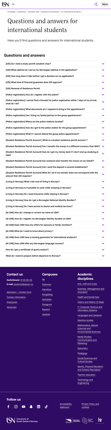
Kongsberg (47, 294)
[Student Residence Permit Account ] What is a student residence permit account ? (47, 140)
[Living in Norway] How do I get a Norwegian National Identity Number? (41, 200)
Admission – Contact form (19, 292)
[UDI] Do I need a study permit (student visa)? (28, 63)
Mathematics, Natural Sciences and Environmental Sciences (89, 328)
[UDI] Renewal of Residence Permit (23, 88)
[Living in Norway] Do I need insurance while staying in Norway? (37, 194)
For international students (71, 12)
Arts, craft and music (87, 283)
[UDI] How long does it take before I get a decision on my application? (40, 76)
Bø (43, 279)
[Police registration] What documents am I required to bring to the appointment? (45, 109)
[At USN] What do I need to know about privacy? (29, 231)
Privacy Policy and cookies (90, 406)
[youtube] (23, 406)
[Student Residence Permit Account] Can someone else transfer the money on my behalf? (50, 160)
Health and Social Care (88, 297)
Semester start (33, 12)
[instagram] (16, 406)
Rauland (46, 309)
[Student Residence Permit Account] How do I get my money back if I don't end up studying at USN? (52, 154)
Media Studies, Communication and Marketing (87, 340)
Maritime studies (85, 320)
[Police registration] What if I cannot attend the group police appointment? (42, 134)
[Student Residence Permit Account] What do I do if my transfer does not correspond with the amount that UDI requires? (52, 174)
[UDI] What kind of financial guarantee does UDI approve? (34, 82)
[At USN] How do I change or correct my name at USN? (32, 212)
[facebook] (8, 406)
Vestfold (46, 314)
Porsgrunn (47, 304)
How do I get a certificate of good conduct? (27, 249)
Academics (21, 12)
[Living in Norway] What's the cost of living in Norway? (33, 181)
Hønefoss (46, 289)
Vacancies (11, 307)
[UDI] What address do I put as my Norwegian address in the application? (41, 69)
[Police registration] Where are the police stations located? (35, 121)
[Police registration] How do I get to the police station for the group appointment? (46, 127)
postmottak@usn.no (23, 284)
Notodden (47, 299)
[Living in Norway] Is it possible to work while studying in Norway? (38, 187)
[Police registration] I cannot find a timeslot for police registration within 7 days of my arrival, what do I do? (51, 102)
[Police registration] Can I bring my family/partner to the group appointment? (44, 115)
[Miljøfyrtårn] (73, 421)
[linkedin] (38, 406)
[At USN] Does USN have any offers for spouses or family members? (39, 224)
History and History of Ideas (91, 302)
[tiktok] (46, 406)
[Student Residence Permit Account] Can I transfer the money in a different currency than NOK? (53, 146)
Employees (12, 302)
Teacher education (86, 374)
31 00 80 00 (26, 280)
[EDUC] (87, 421)
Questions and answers (50, 12)
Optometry (83, 348)
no (13, 4)
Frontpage (11, 12)
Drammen (46, 284)
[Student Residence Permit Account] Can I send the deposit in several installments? (47, 167)
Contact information (16, 297)
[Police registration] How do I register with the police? (32, 94)
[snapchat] (31, 406)
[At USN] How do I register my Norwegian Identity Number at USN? (38, 218)
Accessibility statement (66, 406)
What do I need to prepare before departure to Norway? (33, 255)
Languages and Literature (90, 315)
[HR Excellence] (99, 421)
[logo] (5, 4)
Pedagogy (82, 353)
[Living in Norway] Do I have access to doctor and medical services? (39, 206)
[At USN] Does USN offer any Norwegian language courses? (35, 243)
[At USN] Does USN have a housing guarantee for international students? (41, 237)
